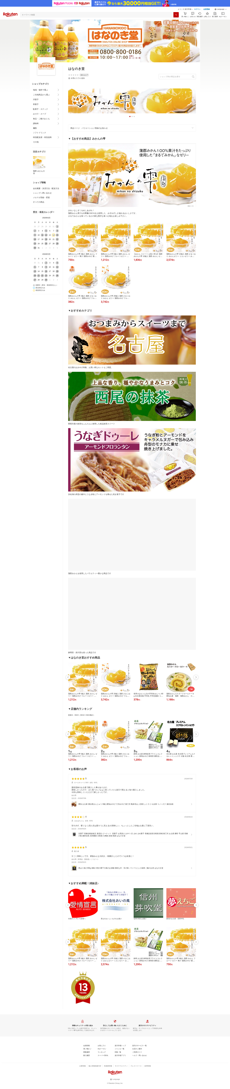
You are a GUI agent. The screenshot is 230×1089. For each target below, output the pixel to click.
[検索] (176, 14)
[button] (221, 9)
